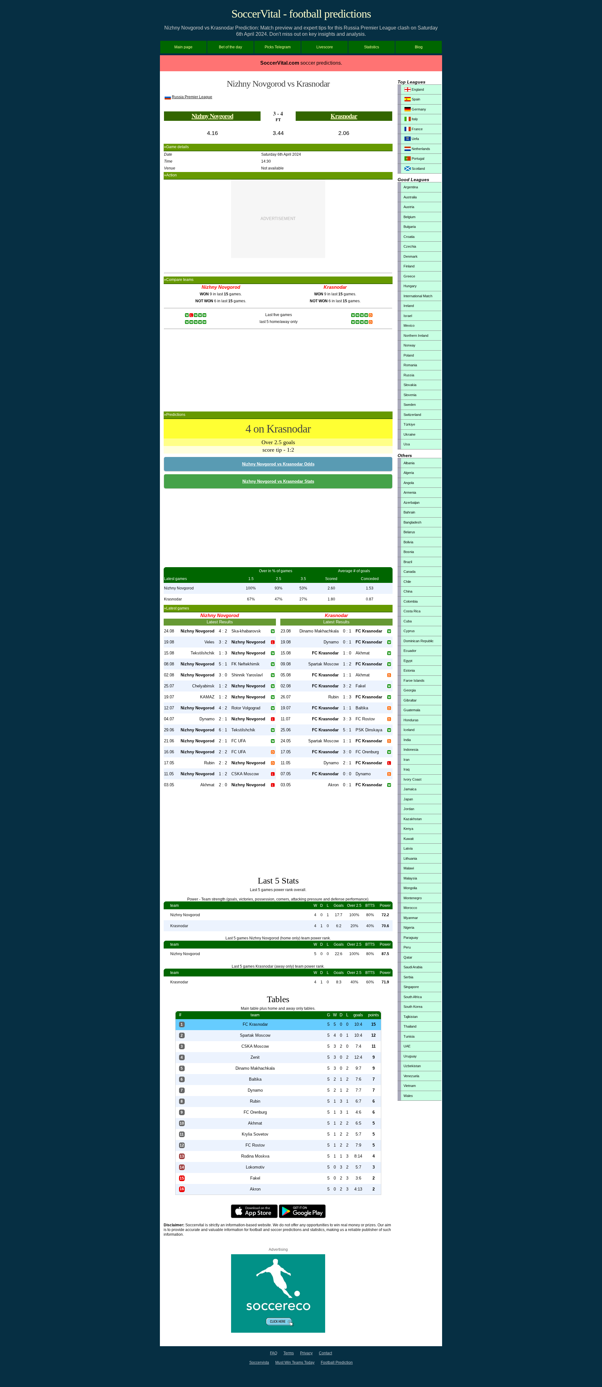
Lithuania (410, 858)
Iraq (406, 769)
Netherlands (420, 149)
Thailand (410, 1026)
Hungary (410, 286)
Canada (409, 571)
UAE (407, 1046)
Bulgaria (410, 226)
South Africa (413, 997)
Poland (409, 355)
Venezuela (411, 1076)
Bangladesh (412, 522)
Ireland (409, 306)
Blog (419, 47)
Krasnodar (343, 116)
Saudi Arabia (413, 967)
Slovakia (410, 385)
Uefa (415, 139)
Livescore (324, 47)
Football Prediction (337, 1362)
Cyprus (409, 631)
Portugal (417, 158)
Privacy (306, 1353)
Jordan (409, 809)
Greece (409, 276)
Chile (407, 581)
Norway (409, 345)
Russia (409, 375)
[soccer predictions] (278, 1331)
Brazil (408, 562)
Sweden (410, 404)
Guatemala (412, 710)
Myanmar (411, 918)
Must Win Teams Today (294, 1362)
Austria (409, 207)
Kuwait (409, 839)
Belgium (409, 217)
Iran (406, 759)
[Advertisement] (278, 219)
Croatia (409, 237)
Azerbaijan (412, 502)
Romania (410, 365)
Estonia (409, 670)
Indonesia (411, 749)
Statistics (371, 47)
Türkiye (409, 424)
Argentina (411, 187)
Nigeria (409, 927)
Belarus (409, 532)
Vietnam (410, 1086)
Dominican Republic (419, 641)
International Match (418, 296)
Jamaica (410, 789)
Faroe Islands (414, 680)
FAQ (273, 1353)
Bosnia (409, 552)
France (417, 129)
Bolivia (408, 542)
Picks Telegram (278, 47)
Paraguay (411, 937)
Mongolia (410, 888)
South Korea (413, 1006)
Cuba (408, 621)
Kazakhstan (413, 819)
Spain (415, 99)
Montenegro (413, 898)
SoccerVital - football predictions (301, 14)
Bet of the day (230, 47)
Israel (408, 316)
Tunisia (409, 1036)
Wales (408, 1096)
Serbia (408, 977)
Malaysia (410, 878)
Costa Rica (412, 611)
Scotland (418, 168)
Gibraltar (410, 700)
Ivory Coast (412, 779)
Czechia (410, 246)
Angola (409, 483)
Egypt (408, 661)
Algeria (409, 473)
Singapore (411, 987)
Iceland (409, 730)
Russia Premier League (192, 97)
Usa (407, 444)
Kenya (408, 829)
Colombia (411, 601)
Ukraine (409, 434)
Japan (408, 799)
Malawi (409, 868)
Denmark (411, 256)
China (408, 591)
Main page (183, 47)
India (407, 740)
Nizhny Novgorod (212, 116)
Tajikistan (411, 1017)
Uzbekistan (412, 1066)
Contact (325, 1353)
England (417, 89)
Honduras (411, 720)
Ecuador (410, 651)
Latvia (408, 848)
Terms (288, 1353)
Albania (409, 463)
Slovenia (410, 395)
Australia (410, 197)
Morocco (410, 908)
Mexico (409, 325)
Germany (418, 109)
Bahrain (409, 512)
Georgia (410, 690)
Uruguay (410, 1056)
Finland (409, 266)
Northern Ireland (416, 335)
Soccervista (259, 1362)
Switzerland (412, 415)
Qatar (408, 957)
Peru (407, 947)
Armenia (410, 492)
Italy (414, 119)
